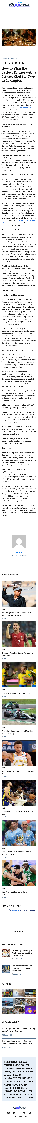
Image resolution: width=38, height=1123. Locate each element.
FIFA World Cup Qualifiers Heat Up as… (18, 693)
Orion (5, 58)
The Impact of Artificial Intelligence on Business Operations (22, 968)
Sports (3, 609)
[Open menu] (19, 935)
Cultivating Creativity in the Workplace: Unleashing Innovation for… (24, 953)
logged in (15, 910)
